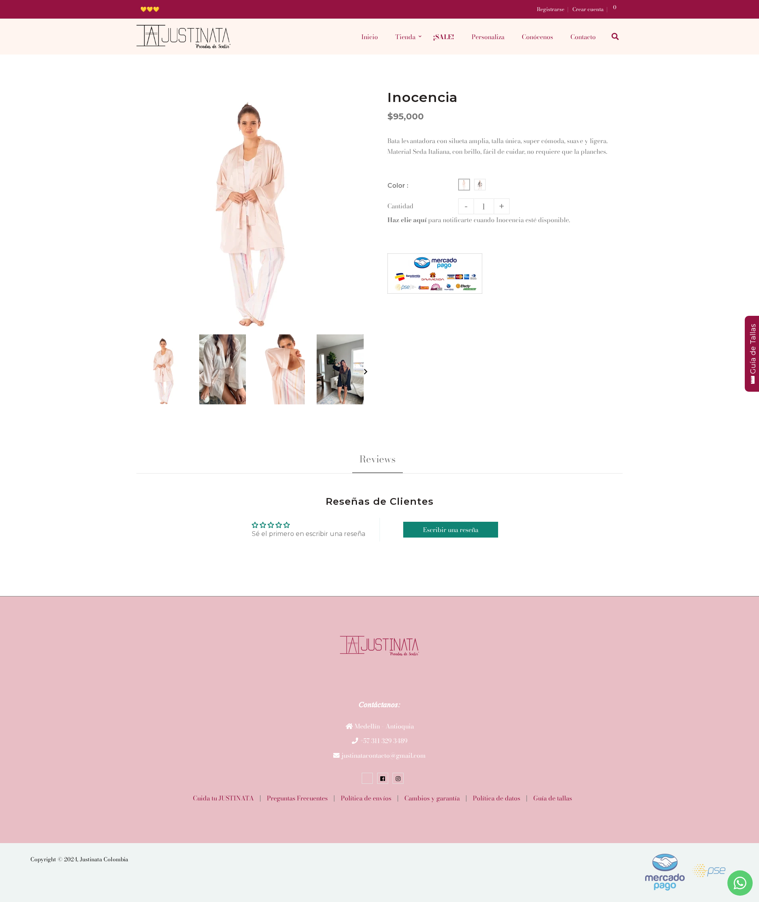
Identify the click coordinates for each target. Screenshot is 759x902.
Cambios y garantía (432, 798)
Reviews (377, 459)
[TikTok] (367, 778)
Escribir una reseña (450, 529)
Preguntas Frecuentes (297, 798)
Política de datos (496, 798)
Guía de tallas (552, 798)
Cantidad (400, 206)
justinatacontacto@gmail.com (384, 755)
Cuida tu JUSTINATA (223, 798)
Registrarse (551, 9)
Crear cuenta (588, 9)
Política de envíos (366, 798)
